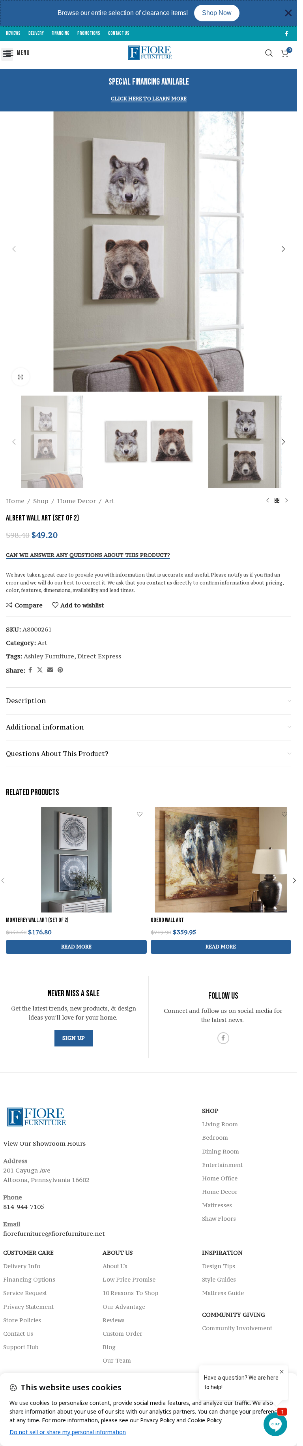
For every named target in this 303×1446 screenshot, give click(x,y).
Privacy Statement (28, 1306)
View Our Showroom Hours (44, 1143)
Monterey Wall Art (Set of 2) (37, 920)
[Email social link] (50, 670)
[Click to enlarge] (21, 377)
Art (109, 501)
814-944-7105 (23, 1206)
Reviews (114, 1320)
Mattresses (217, 1205)
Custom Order (122, 1333)
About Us (118, 1252)
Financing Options (29, 1279)
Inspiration (222, 1252)
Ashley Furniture (49, 656)
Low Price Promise (129, 1279)
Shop (41, 501)
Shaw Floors (219, 1218)
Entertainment (222, 1165)
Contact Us (18, 1333)
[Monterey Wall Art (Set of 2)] (76, 859)
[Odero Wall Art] (221, 859)
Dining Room (220, 1151)
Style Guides (219, 1279)
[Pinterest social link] (60, 670)
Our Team (117, 1360)
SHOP (210, 1110)
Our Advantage (124, 1306)
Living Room (220, 1124)
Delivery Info (21, 1266)
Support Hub (20, 1347)
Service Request (25, 1293)
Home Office (220, 1178)
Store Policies (22, 1320)
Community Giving (233, 1314)
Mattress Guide (223, 1293)
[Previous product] (267, 500)
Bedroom (215, 1137)
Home (15, 501)
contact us (159, 583)
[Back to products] (277, 500)
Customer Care (28, 1252)
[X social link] (40, 670)
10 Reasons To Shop (130, 1293)
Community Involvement (237, 1328)
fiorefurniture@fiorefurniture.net (54, 1233)
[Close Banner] (288, 13)
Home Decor (76, 501)
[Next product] (286, 500)
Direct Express (99, 656)
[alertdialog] (148, 13)
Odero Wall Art (167, 920)
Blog (109, 1347)
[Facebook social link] (286, 33)
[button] (7, 54)
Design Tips (218, 1266)
